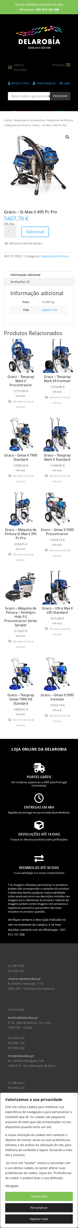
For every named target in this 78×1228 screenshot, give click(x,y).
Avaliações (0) (20, 282)
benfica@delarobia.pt (23, 1018)
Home (8, 120)
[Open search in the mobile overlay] (39, 96)
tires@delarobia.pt (21, 1056)
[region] (39, 1160)
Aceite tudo (39, 1196)
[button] (67, 137)
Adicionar (35, 232)
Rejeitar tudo (39, 1219)
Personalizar (39, 1208)
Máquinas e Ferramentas (29, 120)
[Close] (75, 1094)
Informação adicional (25, 275)
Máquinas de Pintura (60, 120)
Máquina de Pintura (18, 125)
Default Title (49, 310)
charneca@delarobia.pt (24, 979)
